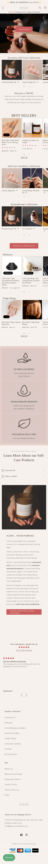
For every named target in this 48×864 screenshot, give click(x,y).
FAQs (7, 795)
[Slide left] (18, 86)
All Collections (11, 754)
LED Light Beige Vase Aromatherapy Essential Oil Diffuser (30, 281)
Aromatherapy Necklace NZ (31, 192)
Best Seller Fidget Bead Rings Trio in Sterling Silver (10, 142)
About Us (9, 769)
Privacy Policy (11, 785)
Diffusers (8, 723)
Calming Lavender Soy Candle (30, 141)
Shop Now (24, 29)
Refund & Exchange (13, 774)
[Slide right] (29, 86)
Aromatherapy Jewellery (15, 728)
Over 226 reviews (24, 650)
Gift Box (8, 749)
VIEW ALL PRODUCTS (24, 246)
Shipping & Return (13, 779)
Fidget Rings (10, 738)
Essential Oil (10, 718)
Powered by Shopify (29, 844)
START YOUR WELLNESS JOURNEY (22, 612)
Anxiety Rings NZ (29, 82)
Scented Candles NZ (9, 82)
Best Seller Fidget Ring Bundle (30, 323)
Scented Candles (12, 733)
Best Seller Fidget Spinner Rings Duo (11, 323)
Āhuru (19, 844)
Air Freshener (27, 229)
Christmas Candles (13, 744)
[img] (24, 647)
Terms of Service (12, 790)
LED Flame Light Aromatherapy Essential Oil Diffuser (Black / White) (10, 282)
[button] (2, 7)
